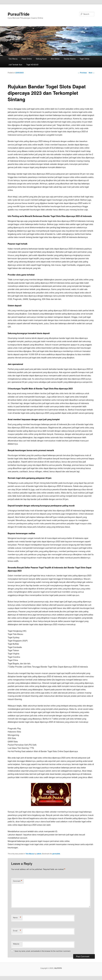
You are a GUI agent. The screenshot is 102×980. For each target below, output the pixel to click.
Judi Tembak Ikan (15, 64)
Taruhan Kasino (70, 58)
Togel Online (84, 58)
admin (39, 853)
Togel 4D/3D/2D (32, 64)
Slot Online (55, 58)
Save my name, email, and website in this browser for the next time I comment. (43, 951)
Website (16, 943)
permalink (56, 853)
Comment (17, 881)
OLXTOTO (58, 968)
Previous (82, 72)
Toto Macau (13, 58)
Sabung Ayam (41, 58)
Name (17, 917)
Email (17, 930)
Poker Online (27, 58)
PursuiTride (18, 14)
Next (91, 72)
